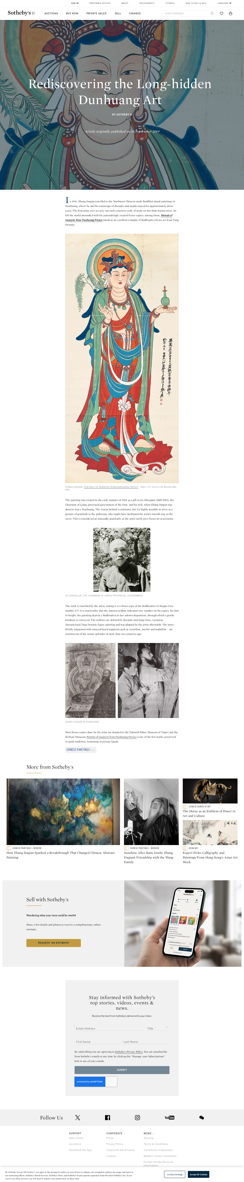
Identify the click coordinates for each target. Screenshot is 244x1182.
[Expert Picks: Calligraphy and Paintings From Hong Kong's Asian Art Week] (210, 833)
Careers (111, 1156)
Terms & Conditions (156, 1144)
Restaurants (147, 3)
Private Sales (96, 13)
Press (110, 1138)
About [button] (124, 3)
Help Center (76, 1138)
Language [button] (223, 3)
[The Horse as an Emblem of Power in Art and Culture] (210, 792)
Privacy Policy (114, 1144)
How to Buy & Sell (196, 3)
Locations (75, 1144)
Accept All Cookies (198, 1174)
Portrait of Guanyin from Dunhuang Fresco (112, 737)
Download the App (80, 1150)
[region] (122, 1174)
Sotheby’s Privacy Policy (129, 1051)
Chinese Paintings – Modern (81, 750)
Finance (135, 13)
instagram (137, 1117)
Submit (122, 1070)
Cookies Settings (174, 1174)
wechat (201, 1117)
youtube (169, 1118)
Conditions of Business (158, 1150)
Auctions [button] (51, 13)
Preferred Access (99, 3)
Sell (118, 13)
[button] (124, 768)
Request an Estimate (53, 943)
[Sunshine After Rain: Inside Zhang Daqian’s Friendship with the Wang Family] (151, 812)
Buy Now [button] (72, 13)
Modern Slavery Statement (160, 1156)
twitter (77, 1117)
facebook (107, 1117)
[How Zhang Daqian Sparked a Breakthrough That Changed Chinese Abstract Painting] (63, 812)
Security (149, 1138)
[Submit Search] (212, 13)
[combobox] (189, 13)
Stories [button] (170, 3)
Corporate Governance (120, 1150)
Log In (75, 3)
